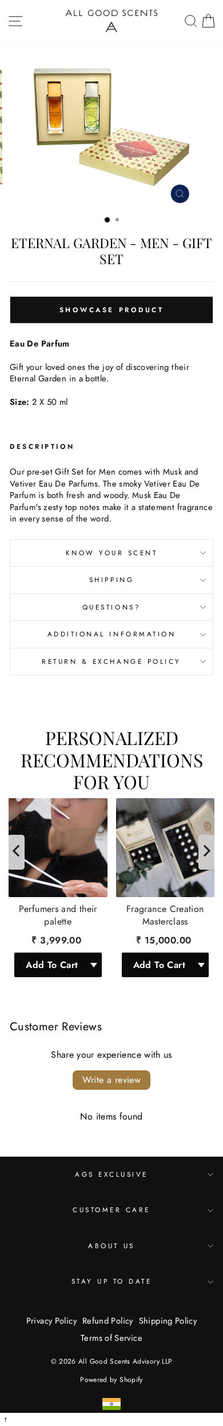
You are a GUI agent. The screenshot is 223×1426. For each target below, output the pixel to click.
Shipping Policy (168, 1321)
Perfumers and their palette (58, 915)
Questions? (111, 607)
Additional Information (111, 634)
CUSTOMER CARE (111, 1209)
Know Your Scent (112, 552)
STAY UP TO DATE (111, 1281)
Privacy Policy (51, 1321)
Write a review (111, 1079)
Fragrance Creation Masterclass (165, 915)
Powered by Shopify (111, 1380)
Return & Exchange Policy (111, 661)
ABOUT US (111, 1245)
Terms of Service (111, 1338)
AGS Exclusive (111, 1174)
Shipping (111, 579)
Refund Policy (107, 1321)
